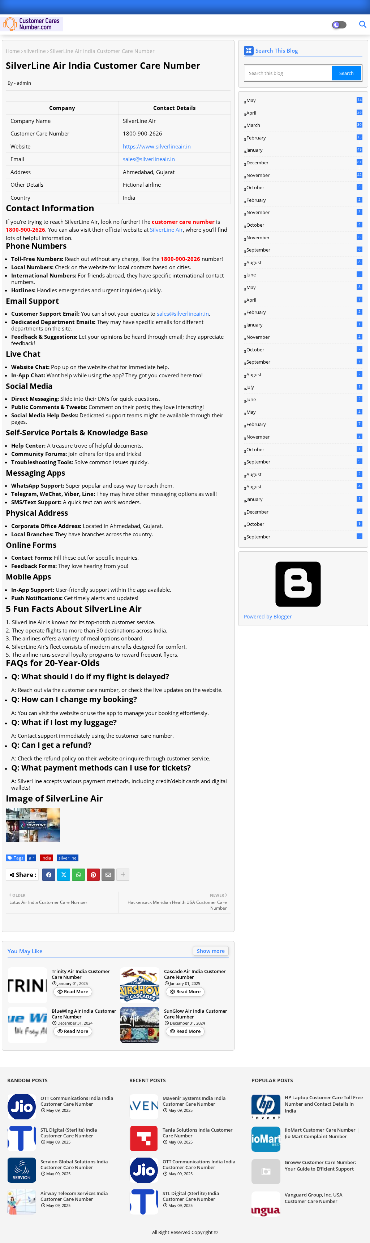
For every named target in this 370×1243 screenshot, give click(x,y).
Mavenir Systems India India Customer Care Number (194, 1101)
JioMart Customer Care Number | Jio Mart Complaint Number (322, 1133)
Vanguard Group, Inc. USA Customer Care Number (314, 1197)
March (304, 125)
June (303, 274)
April (304, 113)
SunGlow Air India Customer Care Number (195, 1014)
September (303, 250)
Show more (211, 950)
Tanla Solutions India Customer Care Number (198, 1132)
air (31, 858)
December (304, 163)
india (46, 858)
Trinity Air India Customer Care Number (81, 974)
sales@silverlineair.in (149, 159)
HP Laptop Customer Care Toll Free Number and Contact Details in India (324, 1104)
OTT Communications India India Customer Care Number (76, 1101)
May (304, 100)
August (303, 262)
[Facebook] (48, 875)
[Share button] (122, 875)
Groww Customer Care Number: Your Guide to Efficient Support (320, 1165)
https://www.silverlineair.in (157, 146)
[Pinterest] (93, 875)
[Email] (108, 875)
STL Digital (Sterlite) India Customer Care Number (68, 1132)
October (303, 187)
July (303, 387)
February (304, 138)
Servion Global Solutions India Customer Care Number (74, 1164)
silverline (35, 51)
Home (13, 51)
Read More (76, 991)
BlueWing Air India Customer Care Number (84, 1014)
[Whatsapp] (78, 875)
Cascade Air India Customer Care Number (195, 974)
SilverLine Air (166, 229)
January (304, 150)
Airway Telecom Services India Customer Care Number (74, 1196)
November (304, 175)
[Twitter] (63, 875)
